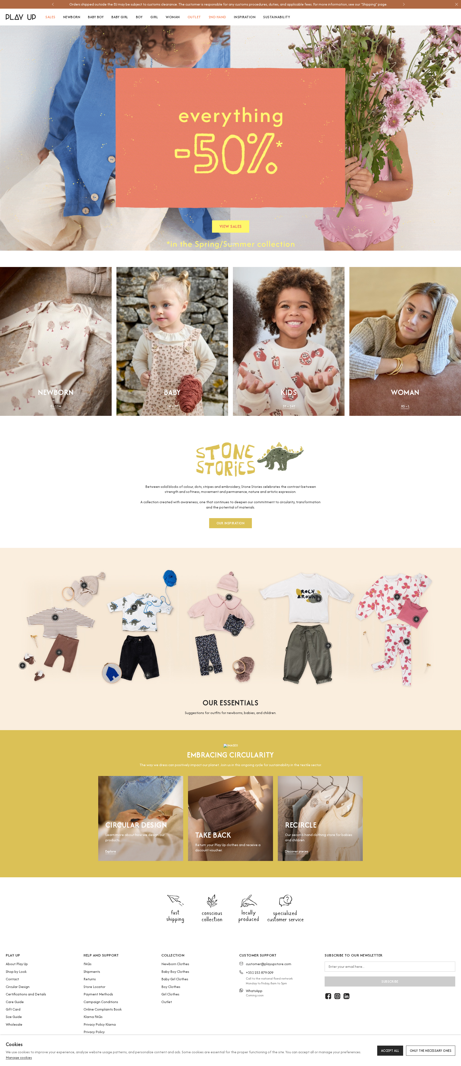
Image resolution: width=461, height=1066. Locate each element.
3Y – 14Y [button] (289, 406)
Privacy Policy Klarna (100, 1024)
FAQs (87, 963)
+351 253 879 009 (259, 972)
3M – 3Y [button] (172, 406)
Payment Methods (98, 994)
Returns (90, 978)
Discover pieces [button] (296, 851)
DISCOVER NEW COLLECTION (230, 227)
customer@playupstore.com (268, 963)
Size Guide (14, 1016)
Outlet (166, 1001)
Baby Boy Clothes (175, 971)
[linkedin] (346, 996)
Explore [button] (110, 851)
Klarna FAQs (93, 1016)
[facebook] (328, 996)
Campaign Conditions (101, 1001)
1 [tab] (227, 244)
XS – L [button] (405, 406)
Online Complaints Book (103, 1009)
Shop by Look (16, 971)
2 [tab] (233, 244)
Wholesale (14, 1024)
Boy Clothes (170, 986)
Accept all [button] (390, 1050)
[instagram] (337, 996)
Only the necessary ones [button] (431, 1050)
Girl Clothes (170, 994)
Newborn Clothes (175, 963)
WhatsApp (254, 990)
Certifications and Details (26, 994)
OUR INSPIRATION (231, 523)
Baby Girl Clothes (174, 978)
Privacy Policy (94, 1031)
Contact (12, 978)
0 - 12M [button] (55, 406)
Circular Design (18, 986)
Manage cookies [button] (19, 1057)
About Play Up (17, 963)
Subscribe (390, 981)
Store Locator (94, 986)
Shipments (92, 971)
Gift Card (13, 1009)
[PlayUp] (21, 17)
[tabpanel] (230, 138)
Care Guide (15, 1001)
